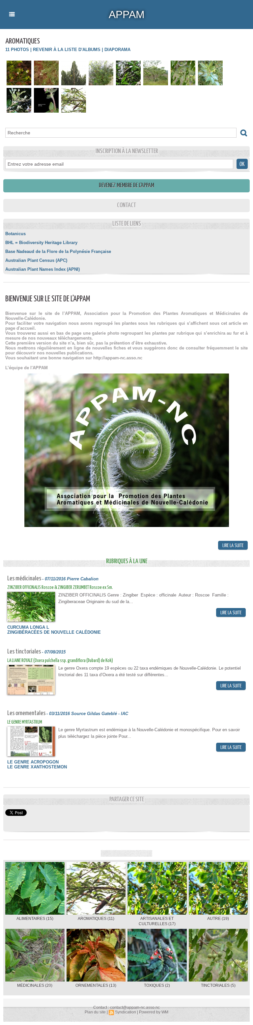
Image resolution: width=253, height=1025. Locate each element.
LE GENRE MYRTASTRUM (24, 722)
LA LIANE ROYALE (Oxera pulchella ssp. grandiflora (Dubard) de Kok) (60, 660)
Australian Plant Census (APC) (36, 260)
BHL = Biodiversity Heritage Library (41, 242)
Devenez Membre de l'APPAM (126, 185)
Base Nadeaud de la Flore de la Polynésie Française (58, 251)
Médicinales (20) (34, 985)
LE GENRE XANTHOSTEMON (37, 766)
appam (127, 14)
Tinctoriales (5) (218, 985)
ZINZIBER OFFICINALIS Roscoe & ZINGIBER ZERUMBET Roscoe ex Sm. (60, 587)
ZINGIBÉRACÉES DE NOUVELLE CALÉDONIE (54, 632)
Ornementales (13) (95, 985)
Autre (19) (218, 918)
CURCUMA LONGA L (28, 627)
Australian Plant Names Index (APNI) (42, 269)
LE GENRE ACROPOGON (33, 762)
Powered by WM (153, 1012)
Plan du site (95, 1012)
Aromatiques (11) (96, 918)
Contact (126, 205)
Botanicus (15, 233)
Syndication (125, 1012)
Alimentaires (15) (34, 918)
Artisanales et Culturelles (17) (157, 921)
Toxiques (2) (157, 985)
